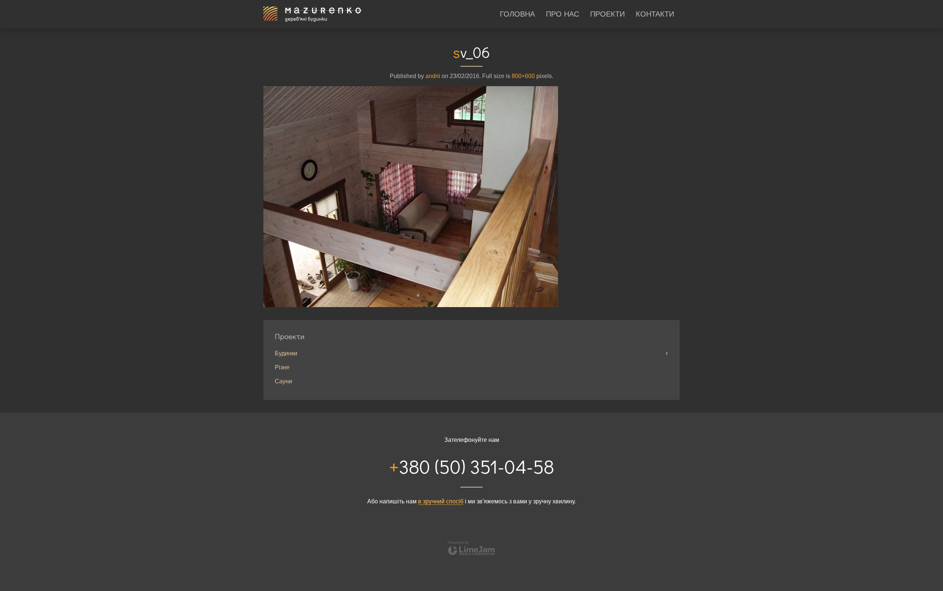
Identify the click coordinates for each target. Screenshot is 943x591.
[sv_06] (410, 196)
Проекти (607, 14)
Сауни (283, 381)
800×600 (523, 76)
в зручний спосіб (440, 501)
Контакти (655, 14)
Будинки (286, 353)
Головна (517, 14)
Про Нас (562, 14)
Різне (282, 367)
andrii (432, 76)
